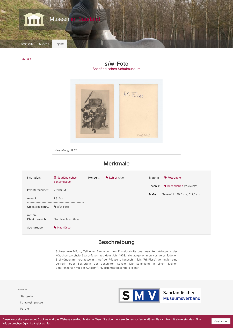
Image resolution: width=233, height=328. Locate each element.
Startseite (27, 44)
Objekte (59, 44)
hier (48, 323)
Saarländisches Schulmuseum (117, 69)
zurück (26, 58)
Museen (44, 44)
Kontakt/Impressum (32, 302)
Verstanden (221, 321)
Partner (25, 308)
